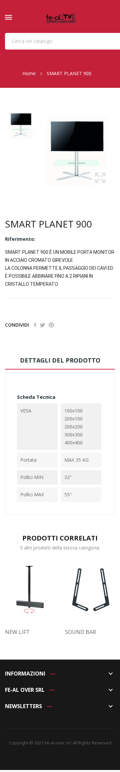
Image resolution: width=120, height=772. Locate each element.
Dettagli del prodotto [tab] (60, 360)
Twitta (42, 325)
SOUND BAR (80, 632)
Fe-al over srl (58, 743)
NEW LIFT (17, 632)
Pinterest (51, 325)
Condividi (35, 325)
